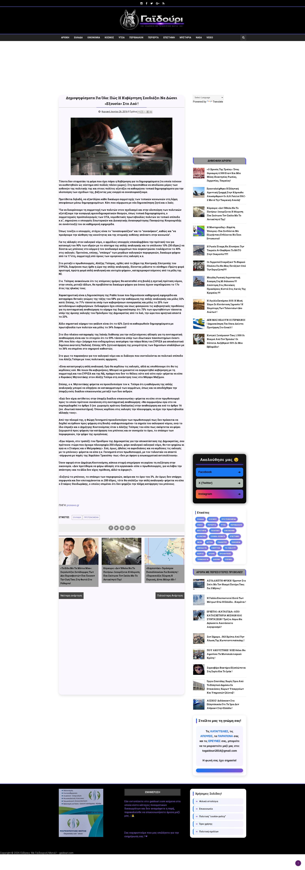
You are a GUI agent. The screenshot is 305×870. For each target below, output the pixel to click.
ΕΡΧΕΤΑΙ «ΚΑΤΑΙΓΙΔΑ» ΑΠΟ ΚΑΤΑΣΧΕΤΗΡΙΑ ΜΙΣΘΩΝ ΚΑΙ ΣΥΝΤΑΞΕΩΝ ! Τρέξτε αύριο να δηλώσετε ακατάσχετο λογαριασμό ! (224, 619)
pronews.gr (73, 505)
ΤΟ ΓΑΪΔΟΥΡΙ (230, 548)
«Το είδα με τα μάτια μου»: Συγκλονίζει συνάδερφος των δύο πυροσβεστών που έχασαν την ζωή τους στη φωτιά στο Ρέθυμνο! (77, 576)
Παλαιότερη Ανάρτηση (170, 595)
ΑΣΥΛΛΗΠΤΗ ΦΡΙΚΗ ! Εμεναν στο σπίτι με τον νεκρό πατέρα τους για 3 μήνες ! (226, 584)
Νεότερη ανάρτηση (71, 595)
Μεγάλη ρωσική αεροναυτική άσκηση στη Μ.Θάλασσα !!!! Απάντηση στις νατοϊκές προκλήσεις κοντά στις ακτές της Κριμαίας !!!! (226, 285)
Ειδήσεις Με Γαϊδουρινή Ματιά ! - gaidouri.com (46, 852)
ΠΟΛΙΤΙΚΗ (215, 531)
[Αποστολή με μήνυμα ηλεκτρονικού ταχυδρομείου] (138, 111)
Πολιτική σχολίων (207, 831)
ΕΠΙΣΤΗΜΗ (169, 37)
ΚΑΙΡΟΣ (200, 554)
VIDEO (210, 37)
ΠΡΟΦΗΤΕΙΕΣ (225, 554)
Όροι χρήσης (204, 824)
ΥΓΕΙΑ (122, 37)
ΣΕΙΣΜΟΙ (228, 559)
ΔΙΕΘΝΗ (216, 559)
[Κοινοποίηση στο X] (144, 111)
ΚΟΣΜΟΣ (109, 37)
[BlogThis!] (141, 111)
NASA (199, 37)
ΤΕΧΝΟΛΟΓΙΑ (202, 559)
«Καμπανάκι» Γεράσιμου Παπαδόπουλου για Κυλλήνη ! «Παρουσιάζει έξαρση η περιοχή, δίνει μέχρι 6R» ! (162, 574)
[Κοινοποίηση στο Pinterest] (150, 111)
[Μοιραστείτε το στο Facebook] (147, 111)
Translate (218, 101)
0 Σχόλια (132, 111)
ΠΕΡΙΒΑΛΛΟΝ (136, 37)
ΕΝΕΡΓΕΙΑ (215, 548)
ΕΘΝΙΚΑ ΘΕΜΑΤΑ (218, 536)
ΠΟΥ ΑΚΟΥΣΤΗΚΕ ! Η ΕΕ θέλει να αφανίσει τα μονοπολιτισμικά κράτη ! (226, 654)
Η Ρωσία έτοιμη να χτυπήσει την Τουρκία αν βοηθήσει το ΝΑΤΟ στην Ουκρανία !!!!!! (225, 250)
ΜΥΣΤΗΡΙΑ (185, 37)
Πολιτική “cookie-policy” (211, 816)
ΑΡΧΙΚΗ (65, 37)
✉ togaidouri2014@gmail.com (219, 770)
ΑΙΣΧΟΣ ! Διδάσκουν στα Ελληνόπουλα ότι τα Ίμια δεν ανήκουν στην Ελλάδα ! (223, 704)
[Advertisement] (152, 68)
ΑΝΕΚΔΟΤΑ (202, 548)
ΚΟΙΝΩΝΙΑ (201, 536)
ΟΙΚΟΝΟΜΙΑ (93, 37)
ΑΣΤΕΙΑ (210, 542)
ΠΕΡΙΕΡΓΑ (153, 37)
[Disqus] (121, 650)
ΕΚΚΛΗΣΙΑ (236, 542)
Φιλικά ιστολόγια (207, 801)
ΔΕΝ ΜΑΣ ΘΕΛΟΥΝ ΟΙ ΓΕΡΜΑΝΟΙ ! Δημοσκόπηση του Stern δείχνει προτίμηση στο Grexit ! (226, 323)
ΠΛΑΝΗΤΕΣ (222, 542)
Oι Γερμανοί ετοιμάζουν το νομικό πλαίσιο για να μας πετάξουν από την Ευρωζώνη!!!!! (226, 266)
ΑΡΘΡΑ (212, 554)
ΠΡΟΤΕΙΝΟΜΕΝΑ (91, 517)
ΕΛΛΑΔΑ (78, 37)
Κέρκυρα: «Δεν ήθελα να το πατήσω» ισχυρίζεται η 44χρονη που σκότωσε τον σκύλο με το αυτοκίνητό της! (121, 574)
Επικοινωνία (204, 809)
